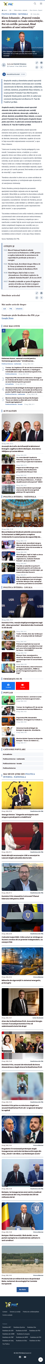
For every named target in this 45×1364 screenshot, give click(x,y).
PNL (11, 309)
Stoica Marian (38, 977)
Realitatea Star (31, 1327)
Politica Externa (11, 374)
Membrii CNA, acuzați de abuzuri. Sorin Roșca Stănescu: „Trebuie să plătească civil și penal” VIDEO (29, 480)
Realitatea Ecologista (23, 1334)
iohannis (19, 309)
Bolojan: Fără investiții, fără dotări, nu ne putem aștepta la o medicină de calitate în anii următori (21, 1238)
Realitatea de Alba (35, 1340)
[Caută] (35, 3)
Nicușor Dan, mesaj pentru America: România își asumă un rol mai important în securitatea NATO (29, 658)
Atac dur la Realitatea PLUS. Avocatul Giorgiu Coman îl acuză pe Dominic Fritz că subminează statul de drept (22, 1023)
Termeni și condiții (15, 1312)
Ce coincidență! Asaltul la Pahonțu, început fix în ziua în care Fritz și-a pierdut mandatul (29, 459)
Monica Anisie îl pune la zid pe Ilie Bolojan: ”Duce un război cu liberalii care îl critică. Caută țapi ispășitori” (22, 400)
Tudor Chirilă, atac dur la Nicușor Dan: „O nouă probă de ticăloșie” (29, 635)
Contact (5, 1312)
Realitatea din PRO (34, 1330)
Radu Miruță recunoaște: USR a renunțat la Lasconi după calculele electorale (21, 856)
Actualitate (9, 384)
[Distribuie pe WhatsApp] (37, 67)
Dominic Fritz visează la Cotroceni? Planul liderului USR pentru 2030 (20, 897)
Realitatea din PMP (8, 1337)
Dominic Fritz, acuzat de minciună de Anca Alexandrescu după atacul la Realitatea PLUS (22, 1065)
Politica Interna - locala (13, 404)
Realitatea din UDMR (8, 1334)
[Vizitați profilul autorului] (4, 65)
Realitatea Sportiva (19, 1327)
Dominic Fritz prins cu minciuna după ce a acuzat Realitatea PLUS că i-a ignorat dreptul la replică (22, 1108)
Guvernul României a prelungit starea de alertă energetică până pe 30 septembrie (28, 490)
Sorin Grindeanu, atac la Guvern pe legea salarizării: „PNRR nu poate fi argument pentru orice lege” (29, 670)
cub (4, 309)
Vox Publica (6, 1344)
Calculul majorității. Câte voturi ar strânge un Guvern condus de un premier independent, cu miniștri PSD (22, 939)
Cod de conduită (7, 1315)
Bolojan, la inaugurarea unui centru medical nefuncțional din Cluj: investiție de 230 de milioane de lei (21, 1194)
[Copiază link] (37, 63)
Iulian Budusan (38, 1018)
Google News (7, 318)
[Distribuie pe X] (41, 67)
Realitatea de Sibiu (21, 1340)
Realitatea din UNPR (22, 1337)
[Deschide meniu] (41, 4)
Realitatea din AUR (21, 1330)
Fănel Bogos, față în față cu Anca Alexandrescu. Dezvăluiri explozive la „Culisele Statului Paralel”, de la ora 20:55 (24, 275)
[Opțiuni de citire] (40, 1359)
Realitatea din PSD (35, 1337)
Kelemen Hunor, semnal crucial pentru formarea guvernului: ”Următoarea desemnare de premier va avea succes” (19, 361)
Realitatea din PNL (36, 811)
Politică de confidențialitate (31, 1312)
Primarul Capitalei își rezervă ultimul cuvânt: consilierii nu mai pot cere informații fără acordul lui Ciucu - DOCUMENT (29, 647)
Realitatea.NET (7, 1327)
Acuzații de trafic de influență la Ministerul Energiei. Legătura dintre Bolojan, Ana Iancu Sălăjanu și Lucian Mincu (21, 449)
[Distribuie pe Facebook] (41, 63)
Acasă (5, 10)
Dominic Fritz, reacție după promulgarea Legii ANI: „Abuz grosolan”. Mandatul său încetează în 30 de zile (22, 625)
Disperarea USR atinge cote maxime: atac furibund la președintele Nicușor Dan (27, 470)
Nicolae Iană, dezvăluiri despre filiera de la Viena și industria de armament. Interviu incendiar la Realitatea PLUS (24, 266)
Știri (10, 10)
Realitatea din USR (8, 1330)
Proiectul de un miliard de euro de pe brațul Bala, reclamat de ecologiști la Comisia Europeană (21, 1281)
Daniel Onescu (20, 64)
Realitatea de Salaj (8, 1340)
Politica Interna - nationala (20, 10)
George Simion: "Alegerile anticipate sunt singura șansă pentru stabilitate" (20, 815)
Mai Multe (22, 1290)
